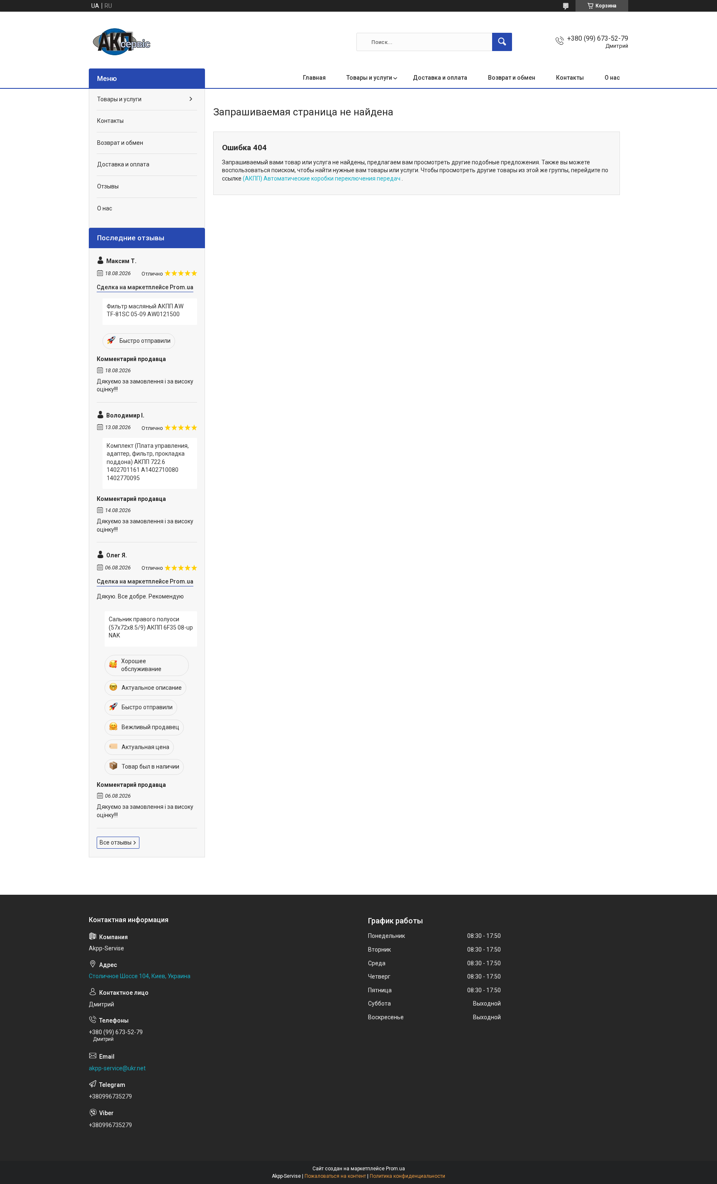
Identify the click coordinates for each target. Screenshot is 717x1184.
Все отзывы (116, 842)
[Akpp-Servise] (122, 42)
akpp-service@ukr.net (117, 1068)
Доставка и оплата (440, 77)
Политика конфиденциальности (407, 1176)
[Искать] (502, 42)
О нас (612, 77)
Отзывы (108, 186)
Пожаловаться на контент (335, 1176)
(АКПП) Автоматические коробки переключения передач (322, 178)
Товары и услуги (369, 77)
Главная (314, 77)
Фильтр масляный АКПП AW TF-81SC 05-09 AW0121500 (145, 310)
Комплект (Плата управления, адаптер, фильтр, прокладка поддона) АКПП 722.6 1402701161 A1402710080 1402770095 (148, 461)
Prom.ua (395, 1169)
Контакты (570, 77)
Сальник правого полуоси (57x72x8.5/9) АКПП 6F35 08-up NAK (151, 627)
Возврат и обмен (511, 77)
